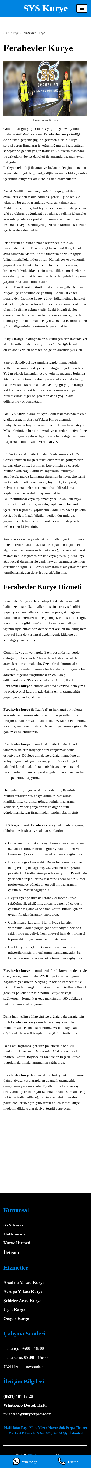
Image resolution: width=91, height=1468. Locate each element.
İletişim (11, 1252)
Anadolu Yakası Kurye (24, 1282)
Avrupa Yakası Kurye (23, 1291)
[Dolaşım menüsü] (82, 8)
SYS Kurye (11, 33)
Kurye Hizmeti (17, 1243)
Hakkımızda (15, 1234)
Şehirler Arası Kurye (22, 1300)
